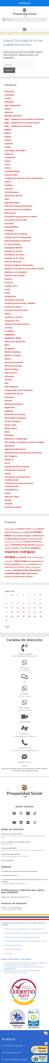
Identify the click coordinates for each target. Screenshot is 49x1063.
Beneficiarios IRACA (29, 965)
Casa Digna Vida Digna (15, 150)
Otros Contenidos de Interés (15, 1060)
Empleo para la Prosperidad (18, 237)
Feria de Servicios (13, 261)
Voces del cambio (13, 507)
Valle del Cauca (12, 496)
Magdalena (10, 334)
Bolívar (8, 133)
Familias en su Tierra (14, 254)
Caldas (8, 140)
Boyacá (8, 136)
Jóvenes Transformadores (17, 324)
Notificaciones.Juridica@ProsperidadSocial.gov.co (15, 897)
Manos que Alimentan (15, 341)
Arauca (8, 109)
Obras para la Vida (13, 366)
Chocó (8, 168)
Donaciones (10, 213)
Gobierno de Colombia (13, 1046)
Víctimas (8, 577)
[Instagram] (21, 813)
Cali (12, 532)
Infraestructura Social (23, 544)
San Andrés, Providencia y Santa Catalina (24, 442)
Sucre (7, 463)
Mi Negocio (10, 348)
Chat (24, 682)
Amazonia (9, 95)
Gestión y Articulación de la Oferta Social (24, 268)
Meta (7, 345)
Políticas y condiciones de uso (14, 945)
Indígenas (7, 545)
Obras (18, 561)
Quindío (8, 400)
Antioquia (9, 102)
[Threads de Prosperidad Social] (34, 822)
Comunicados (11, 175)
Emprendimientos (36, 539)
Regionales (10, 407)
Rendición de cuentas (15, 414)
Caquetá (9, 143)
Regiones (9, 411)
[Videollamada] (24, 716)
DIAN (7, 199)
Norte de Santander (14, 362)
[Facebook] (14, 813)
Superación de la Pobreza (17, 466)
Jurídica (8, 327)
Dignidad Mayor (12, 202)
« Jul (7, 626)
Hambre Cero (11, 286)
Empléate (9, 230)
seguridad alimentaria (15, 449)
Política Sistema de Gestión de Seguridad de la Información (22, 937)
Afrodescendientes (10, 529)
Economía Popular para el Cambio (21, 216)
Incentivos (19, 542)
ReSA (7, 432)
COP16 (8, 182)
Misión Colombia (12, 352)
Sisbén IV (9, 459)
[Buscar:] (19, 65)
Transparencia (11, 490)
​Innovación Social (13, 307)
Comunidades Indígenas (21, 536)
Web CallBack (24, 708)
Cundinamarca (12, 192)
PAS (6, 383)
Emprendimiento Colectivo (17, 241)
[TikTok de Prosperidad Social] (34, 813)
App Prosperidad (13, 105)
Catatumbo (10, 157)
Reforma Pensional (14, 404)
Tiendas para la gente (15, 470)
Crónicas (9, 189)
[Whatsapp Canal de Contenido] (24, 662)
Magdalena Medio (13, 338)
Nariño (8, 359)
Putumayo (9, 397)
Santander (10, 446)
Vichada (8, 503)
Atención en (24, 734)
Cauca (8, 161)
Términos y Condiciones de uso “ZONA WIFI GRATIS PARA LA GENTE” (26, 941)
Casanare (9, 154)
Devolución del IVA (13, 195)
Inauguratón (10, 296)
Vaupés (8, 500)
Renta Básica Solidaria (15, 418)
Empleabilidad (11, 227)
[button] (24, 29)
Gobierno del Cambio (15, 275)
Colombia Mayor (12, 171)
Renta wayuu (11, 428)
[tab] (24, 1045)
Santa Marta (24, 564)
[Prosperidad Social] (24, 12)
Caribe (8, 147)
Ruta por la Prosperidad (16, 439)
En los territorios (13, 244)
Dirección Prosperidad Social (18, 206)
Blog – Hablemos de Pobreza (18, 126)
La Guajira (9, 331)
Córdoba (9, 185)
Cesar (7, 164)
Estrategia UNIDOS (13, 248)
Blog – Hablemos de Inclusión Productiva (24, 119)
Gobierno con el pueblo (16, 272)
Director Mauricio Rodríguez (18, 209)
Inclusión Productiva (14, 300)
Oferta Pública (11, 369)
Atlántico (9, 112)
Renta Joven (11, 425)
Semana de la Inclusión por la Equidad (23, 453)
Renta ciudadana (13, 421)
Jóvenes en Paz (12, 321)
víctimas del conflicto (23, 576)
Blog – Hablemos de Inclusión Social (22, 123)
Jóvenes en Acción (13, 317)
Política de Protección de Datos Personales (17, 929)
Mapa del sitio (9, 953)
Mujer (17, 557)
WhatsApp (24, 668)
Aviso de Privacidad (37, 929)
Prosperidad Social (14, 393)
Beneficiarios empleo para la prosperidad (35, 963)
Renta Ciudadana (12, 564)
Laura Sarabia (24, 548)
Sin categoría (11, 456)
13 (23, 608)
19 (18, 612)
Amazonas (9, 91)
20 (24, 612)
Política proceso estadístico (13, 949)
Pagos (24, 561)
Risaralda (9, 435)
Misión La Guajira (13, 355)
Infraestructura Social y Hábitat (20, 303)
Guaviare (9, 282)
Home (7, 289)
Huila (7, 293)
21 (29, 612)
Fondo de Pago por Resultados (19, 265)
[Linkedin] (21, 822)
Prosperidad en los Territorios (19, 390)
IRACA (7, 314)
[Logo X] (27, 813)
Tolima (8, 473)
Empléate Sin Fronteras (16, 234)
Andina (8, 98)
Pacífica (8, 380)
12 (18, 608)
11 (12, 608)
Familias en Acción (13, 251)
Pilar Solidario (11, 386)
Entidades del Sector (12, 1053)
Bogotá (8, 129)
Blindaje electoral (13, 116)
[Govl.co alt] (24, 3)
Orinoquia (9, 376)
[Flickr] (27, 822)
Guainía (8, 279)
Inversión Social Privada (16, 310)
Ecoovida (9, 223)
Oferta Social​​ (11, 373)
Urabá (7, 493)
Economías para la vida (16, 220)
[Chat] (24, 676)
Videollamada (24, 722)
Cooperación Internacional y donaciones (24, 178)
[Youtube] (14, 822)
